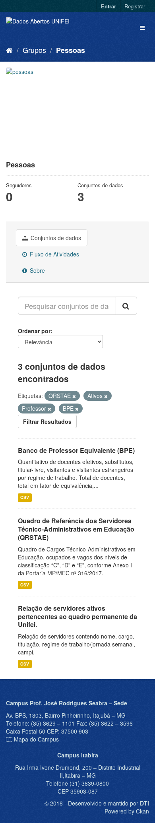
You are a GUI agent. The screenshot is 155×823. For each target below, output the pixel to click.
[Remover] (74, 396)
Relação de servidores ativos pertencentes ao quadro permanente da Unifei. (77, 616)
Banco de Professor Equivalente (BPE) (76, 450)
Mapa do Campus (36, 739)
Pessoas (70, 50)
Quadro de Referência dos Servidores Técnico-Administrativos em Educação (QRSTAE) (76, 529)
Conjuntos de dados (55, 238)
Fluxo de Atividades (53, 254)
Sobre (36, 270)
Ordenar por (34, 331)
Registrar (134, 6)
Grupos (34, 50)
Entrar (108, 6)
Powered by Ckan (127, 811)
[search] (126, 306)
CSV (24, 497)
